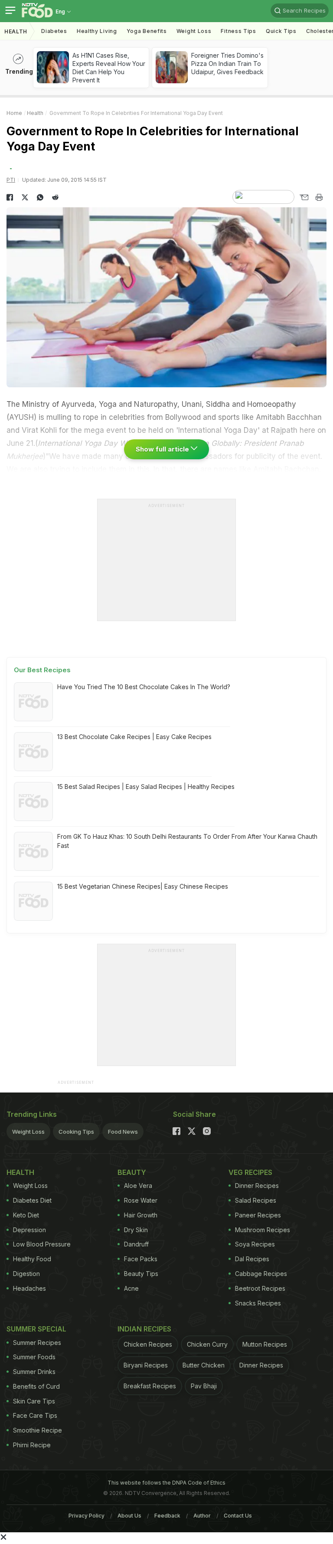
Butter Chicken (204, 1365)
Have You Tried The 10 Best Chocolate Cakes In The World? (143, 686)
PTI (11, 180)
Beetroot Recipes (260, 1288)
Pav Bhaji (204, 1386)
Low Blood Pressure (42, 1244)
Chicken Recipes (148, 1344)
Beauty (132, 1172)
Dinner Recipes (257, 1185)
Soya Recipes (255, 1244)
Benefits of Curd (36, 1386)
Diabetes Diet (32, 1200)
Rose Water (140, 1200)
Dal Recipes (252, 1259)
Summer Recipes (37, 1342)
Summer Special (36, 1329)
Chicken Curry (207, 1344)
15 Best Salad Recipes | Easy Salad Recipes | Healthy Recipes (146, 786)
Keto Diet (26, 1215)
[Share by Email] (303, 197)
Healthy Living (97, 31)
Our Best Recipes (42, 670)
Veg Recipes (250, 1172)
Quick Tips (281, 31)
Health (15, 31)
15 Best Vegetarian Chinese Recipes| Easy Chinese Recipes (142, 886)
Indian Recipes (144, 1329)
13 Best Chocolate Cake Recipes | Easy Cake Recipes (134, 736)
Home (14, 113)
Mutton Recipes (264, 1344)
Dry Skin (136, 1229)
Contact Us (238, 1515)
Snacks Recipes (258, 1303)
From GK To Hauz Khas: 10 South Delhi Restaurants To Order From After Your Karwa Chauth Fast (187, 841)
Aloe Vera (138, 1185)
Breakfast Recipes (150, 1386)
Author (202, 1515)
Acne (131, 1288)
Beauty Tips (141, 1273)
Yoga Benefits (147, 31)
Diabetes (54, 31)
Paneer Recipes (258, 1215)
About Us (129, 1515)
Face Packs (140, 1259)
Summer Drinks (34, 1371)
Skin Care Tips (34, 1401)
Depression (29, 1229)
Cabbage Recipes (261, 1273)
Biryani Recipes (146, 1365)
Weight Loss (194, 31)
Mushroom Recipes (262, 1229)
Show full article (163, 449)
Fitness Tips (238, 31)
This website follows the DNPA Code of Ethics (166, 1482)
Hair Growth (140, 1215)
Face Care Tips (35, 1415)
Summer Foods (34, 1357)
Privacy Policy (86, 1515)
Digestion (26, 1273)
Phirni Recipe (32, 1445)
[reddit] (55, 197)
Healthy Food (32, 1259)
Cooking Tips (76, 1131)
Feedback (167, 1515)
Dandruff (136, 1244)
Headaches (29, 1288)
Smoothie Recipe (37, 1430)
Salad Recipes (255, 1200)
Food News (123, 1131)
